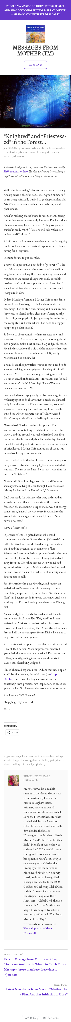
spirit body (40, 764)
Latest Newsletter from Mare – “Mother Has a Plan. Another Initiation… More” (37, 990)
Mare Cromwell (28, 148)
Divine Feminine (28, 755)
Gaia (20, 152)
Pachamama (18, 156)
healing (58, 755)
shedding (15, 764)
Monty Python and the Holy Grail (38, 760)
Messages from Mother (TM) (35, 50)
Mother (7, 156)
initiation (8, 760)
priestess (59, 760)
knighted (17, 760)
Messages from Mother (50, 152)
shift (23, 764)
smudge (30, 764)
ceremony (15, 755)
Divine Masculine (46, 755)
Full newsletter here (16, 171)
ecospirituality (10, 152)
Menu (37, 65)
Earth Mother (58, 148)
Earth (48, 148)
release (7, 764)
